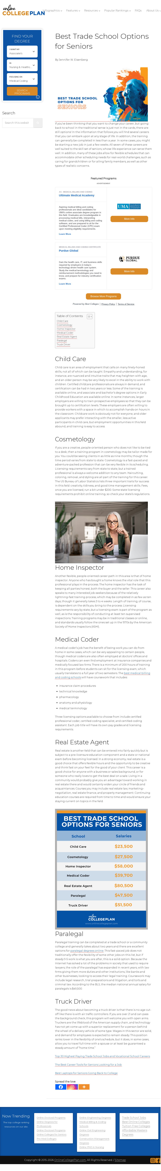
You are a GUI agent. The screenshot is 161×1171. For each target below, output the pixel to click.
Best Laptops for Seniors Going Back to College (86, 1073)
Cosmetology (64, 325)
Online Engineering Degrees (95, 1117)
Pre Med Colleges (46, 1138)
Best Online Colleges (136, 1121)
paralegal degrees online (86, 950)
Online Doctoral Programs (51, 1117)
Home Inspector (66, 328)
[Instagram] (72, 1087)
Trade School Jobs (134, 1117)
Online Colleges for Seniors (51, 1134)
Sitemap (120, 1160)
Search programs (22, 92)
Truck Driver (63, 344)
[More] (84, 1087)
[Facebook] (60, 1087)
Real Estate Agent (67, 336)
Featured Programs (103, 178)
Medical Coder (65, 332)
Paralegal (62, 340)
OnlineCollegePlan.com (70, 1160)
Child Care (62, 321)
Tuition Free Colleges (136, 1126)
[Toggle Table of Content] (88, 316)
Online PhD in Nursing (91, 1147)
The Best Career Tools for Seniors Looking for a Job (88, 1064)
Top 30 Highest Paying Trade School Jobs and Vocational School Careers (102, 1056)
